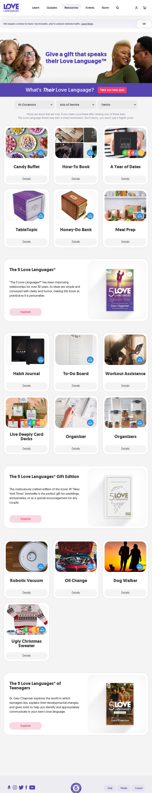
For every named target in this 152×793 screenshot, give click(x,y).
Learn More (87, 23)
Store (105, 8)
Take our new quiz (112, 90)
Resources (71, 8)
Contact (139, 788)
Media (124, 788)
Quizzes (52, 8)
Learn (35, 8)
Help (110, 788)
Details (26, 179)
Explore (26, 312)
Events (90, 8)
